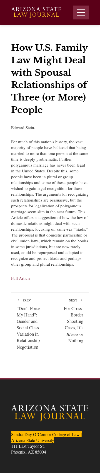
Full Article (21, 278)
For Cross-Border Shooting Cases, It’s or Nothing (73, 321)
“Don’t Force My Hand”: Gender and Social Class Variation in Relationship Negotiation (28, 324)
